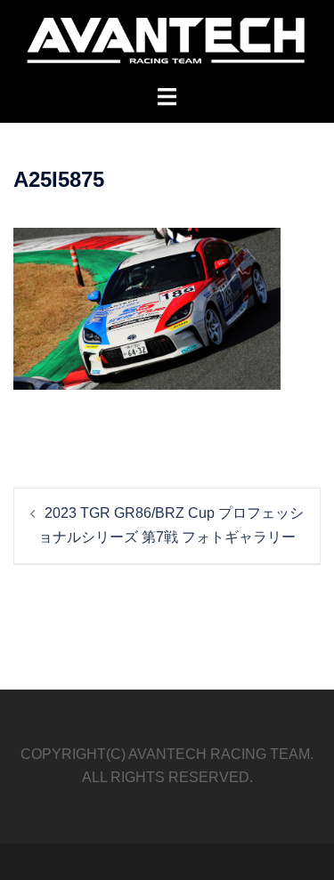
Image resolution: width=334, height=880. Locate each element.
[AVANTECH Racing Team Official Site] (167, 41)
